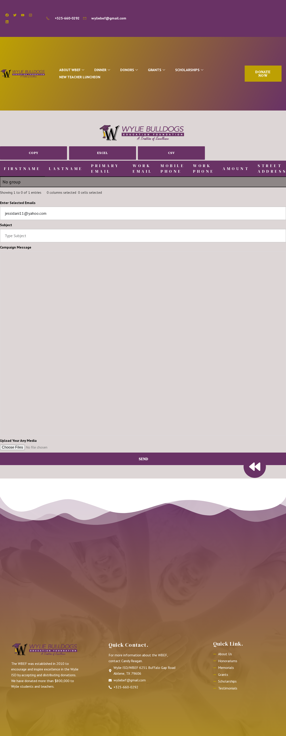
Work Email (143, 168)
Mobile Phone (173, 168)
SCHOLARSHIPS (187, 70)
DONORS (127, 70)
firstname (22, 168)
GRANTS (154, 70)
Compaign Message (15, 247)
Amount (236, 168)
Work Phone (203, 168)
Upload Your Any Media (18, 440)
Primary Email (105, 168)
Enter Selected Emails (18, 202)
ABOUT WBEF (69, 70)
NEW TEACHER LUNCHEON (79, 77)
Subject (6, 225)
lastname (66, 168)
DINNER (100, 70)
